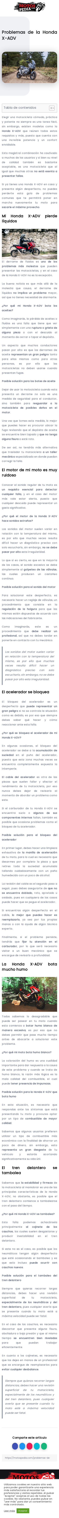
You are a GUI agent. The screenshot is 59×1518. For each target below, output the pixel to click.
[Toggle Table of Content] (50, 108)
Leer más (9, 1510)
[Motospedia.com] (29, 6)
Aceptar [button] (22, 1510)
